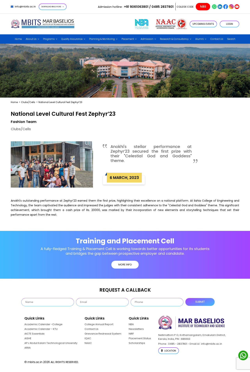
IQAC (88, 338)
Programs (49, 39)
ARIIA (27, 348)
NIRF (131, 334)
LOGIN (229, 24)
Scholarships (137, 343)
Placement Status (140, 338)
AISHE (27, 338)
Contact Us (216, 39)
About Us (31, 39)
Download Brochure (51, 6)
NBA (131, 324)
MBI (203, 6)
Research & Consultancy (174, 39)
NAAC (88, 343)
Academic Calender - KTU (41, 329)
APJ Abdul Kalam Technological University (50, 343)
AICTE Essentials (34, 334)
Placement (127, 39)
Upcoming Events (203, 24)
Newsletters (136, 329)
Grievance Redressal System (103, 334)
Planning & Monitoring (102, 39)
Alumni (199, 39)
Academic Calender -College (43, 324)
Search (231, 39)
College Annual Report (99, 324)
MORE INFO (125, 264)
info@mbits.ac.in (25, 6)
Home (18, 39)
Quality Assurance (72, 39)
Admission (147, 39)
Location (170, 350)
